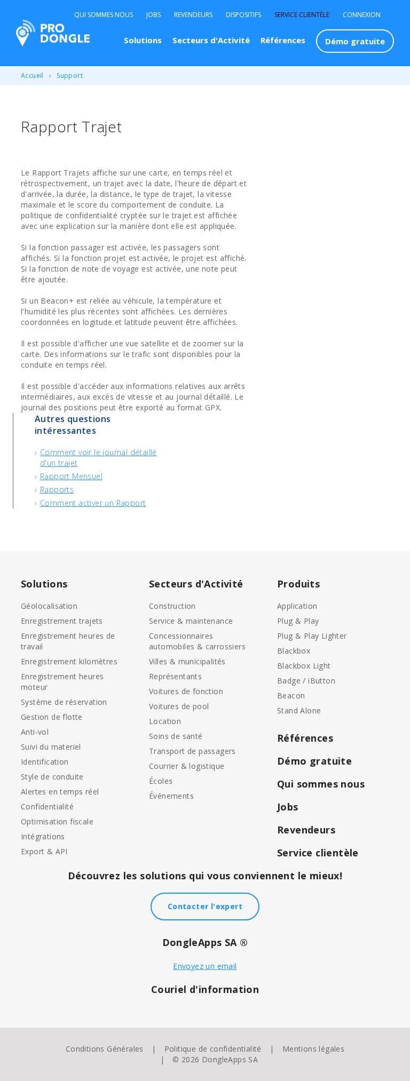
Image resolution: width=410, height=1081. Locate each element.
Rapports (57, 489)
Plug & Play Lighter (312, 636)
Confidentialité (47, 806)
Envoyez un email (204, 966)
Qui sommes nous (103, 15)
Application (297, 606)
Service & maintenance (191, 621)
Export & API (44, 851)
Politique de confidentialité (213, 1049)
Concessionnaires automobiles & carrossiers (197, 641)
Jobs (153, 15)
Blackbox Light (304, 666)
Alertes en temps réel (60, 791)
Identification (45, 762)
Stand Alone (299, 710)
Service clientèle (301, 15)
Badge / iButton (306, 680)
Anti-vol (35, 732)
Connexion (362, 15)
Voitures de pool (179, 706)
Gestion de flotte (52, 717)
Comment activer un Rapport (93, 503)
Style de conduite (52, 777)
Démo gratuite (355, 41)
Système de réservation (64, 702)
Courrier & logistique (186, 766)
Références (283, 40)
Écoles (160, 781)
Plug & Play (298, 621)
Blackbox (293, 651)
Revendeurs (193, 15)
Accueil (32, 75)
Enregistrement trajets (62, 621)
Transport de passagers (192, 751)
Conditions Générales (105, 1049)
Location (165, 721)
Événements (171, 796)
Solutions (143, 40)
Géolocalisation (49, 606)
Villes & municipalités (187, 661)
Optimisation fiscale (57, 821)
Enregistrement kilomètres (69, 661)
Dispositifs (243, 15)
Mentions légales (313, 1049)
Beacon (291, 695)
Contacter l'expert (205, 906)
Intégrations (43, 836)
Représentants (175, 676)
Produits (298, 583)
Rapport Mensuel (71, 476)
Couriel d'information (205, 989)
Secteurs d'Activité (211, 40)
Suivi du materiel (51, 747)
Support (70, 75)
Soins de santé (176, 736)
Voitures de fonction (186, 691)
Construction (172, 606)
